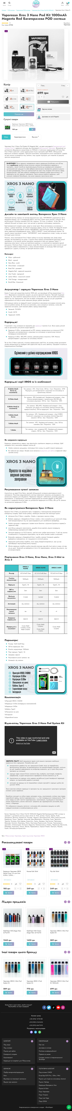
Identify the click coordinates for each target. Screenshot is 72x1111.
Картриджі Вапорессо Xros (47, 1085)
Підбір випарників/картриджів (14, 1072)
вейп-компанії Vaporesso (47, 148)
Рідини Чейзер (44, 1082)
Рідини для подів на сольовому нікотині (52, 1079)
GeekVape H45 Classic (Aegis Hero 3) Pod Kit (34, 932)
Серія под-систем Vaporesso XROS (33, 836)
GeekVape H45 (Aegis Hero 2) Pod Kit (12, 932)
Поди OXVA (43, 1101)
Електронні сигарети (10, 1054)
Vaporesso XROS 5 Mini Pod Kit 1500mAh (59, 982)
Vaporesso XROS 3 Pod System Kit (34, 982)
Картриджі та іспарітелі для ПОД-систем (17, 1061)
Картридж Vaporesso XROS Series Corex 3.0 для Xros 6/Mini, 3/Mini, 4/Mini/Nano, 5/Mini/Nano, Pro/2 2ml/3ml (23, 125)
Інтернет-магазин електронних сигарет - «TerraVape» (36, 1107)
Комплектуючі (8, 1057)
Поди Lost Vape (44, 1098)
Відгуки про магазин (10, 1082)
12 (34, 884)
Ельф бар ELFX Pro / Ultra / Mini (49, 1075)
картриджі (38, 326)
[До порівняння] (16, 884)
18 (11, 884)
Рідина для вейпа (9, 1051)
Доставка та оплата (45, 1048)
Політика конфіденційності (47, 1051)
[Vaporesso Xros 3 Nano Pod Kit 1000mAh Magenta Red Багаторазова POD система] (36, 54)
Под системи (8, 1048)
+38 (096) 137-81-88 (36, 1019)
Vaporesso (67, 25)
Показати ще (19, 114)
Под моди (7, 1045)
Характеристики (20, 137)
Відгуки (35, 137)
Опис (6, 137)
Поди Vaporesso (44, 1092)
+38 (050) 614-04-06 (36, 1022)
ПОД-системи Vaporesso (13, 836)
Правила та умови (45, 1054)
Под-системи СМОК (45, 1072)
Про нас (41, 1045)
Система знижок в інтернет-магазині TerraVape (50, 1058)
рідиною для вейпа (47, 451)
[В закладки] (20, 884)
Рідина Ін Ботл (43, 1088)
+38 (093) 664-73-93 (36, 1025)
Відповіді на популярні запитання (15, 1079)
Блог (5, 1075)
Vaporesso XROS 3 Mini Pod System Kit (59, 932)
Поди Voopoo (43, 1095)
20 (58, 884)
